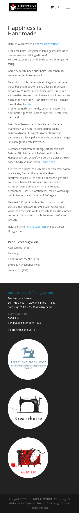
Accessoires (15, 247)
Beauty (12, 253)
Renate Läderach (36, 226)
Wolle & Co (14, 270)
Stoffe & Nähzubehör (20, 264)
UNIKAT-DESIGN (41, 499)
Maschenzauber (49, 44)
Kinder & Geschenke (20, 259)
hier (29, 104)
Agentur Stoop (34, 503)
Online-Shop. (48, 162)
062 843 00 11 (26, 329)
